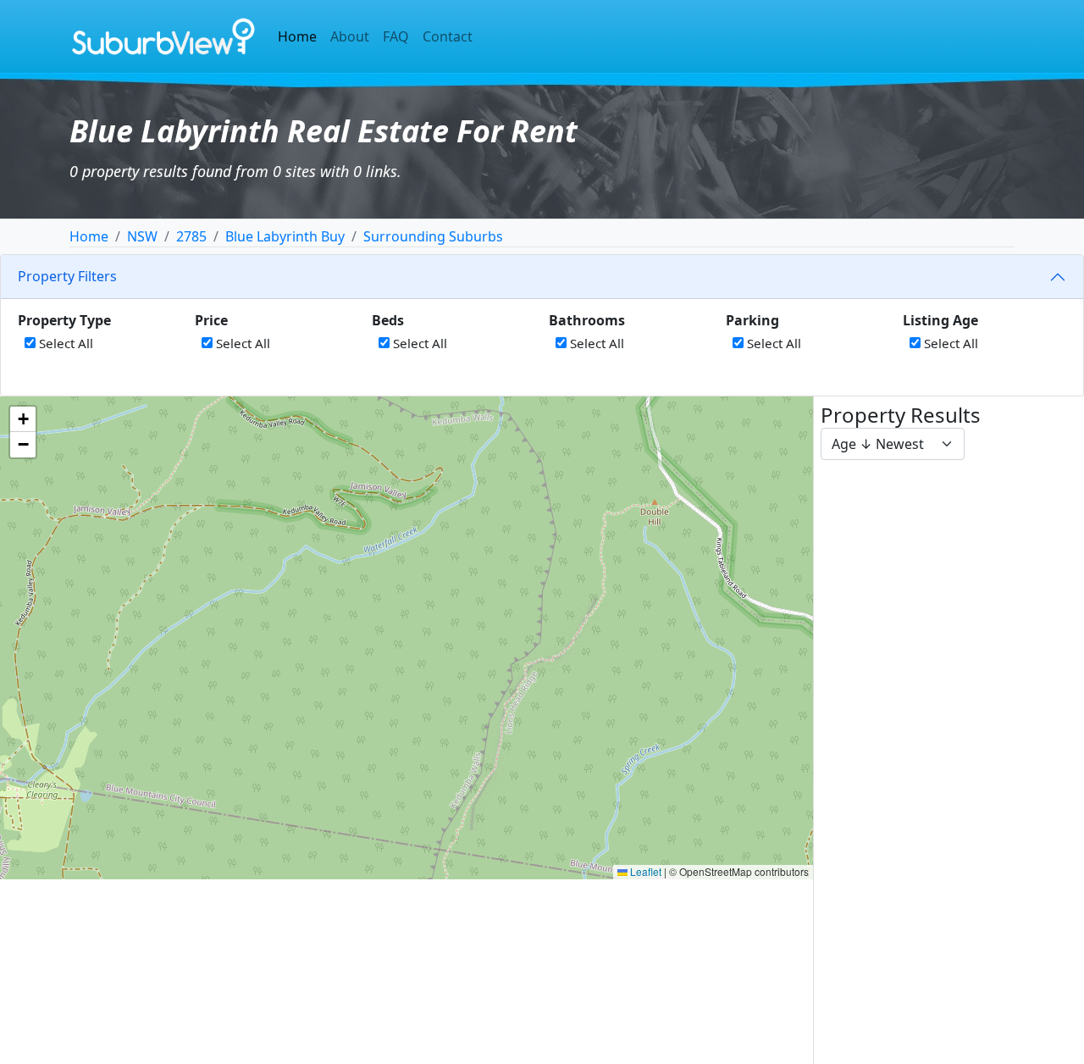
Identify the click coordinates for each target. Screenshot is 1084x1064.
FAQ (396, 36)
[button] (23, 419)
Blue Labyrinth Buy (285, 236)
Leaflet (644, 871)
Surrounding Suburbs (433, 236)
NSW (142, 236)
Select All (64, 343)
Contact (448, 36)
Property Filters (67, 276)
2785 (191, 236)
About (349, 36)
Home (297, 36)
